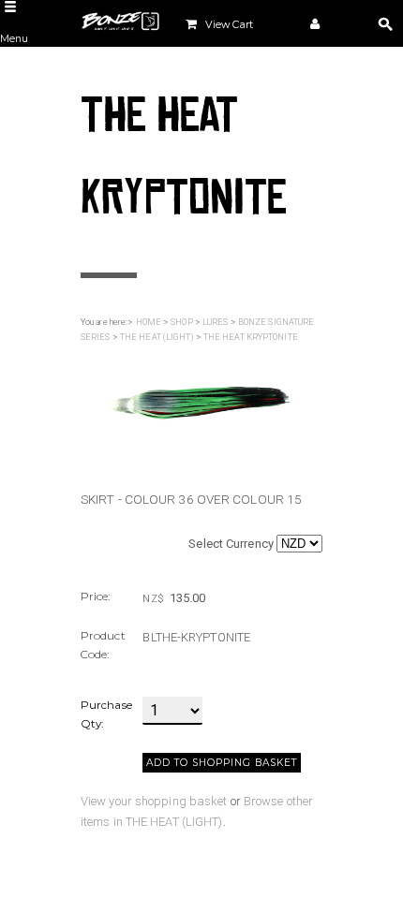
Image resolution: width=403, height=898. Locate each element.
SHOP (181, 322)
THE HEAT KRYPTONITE (250, 337)
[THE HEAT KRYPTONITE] (197, 405)
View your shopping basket (154, 801)
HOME (148, 322)
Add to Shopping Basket (221, 763)
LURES (215, 322)
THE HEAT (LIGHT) (157, 337)
